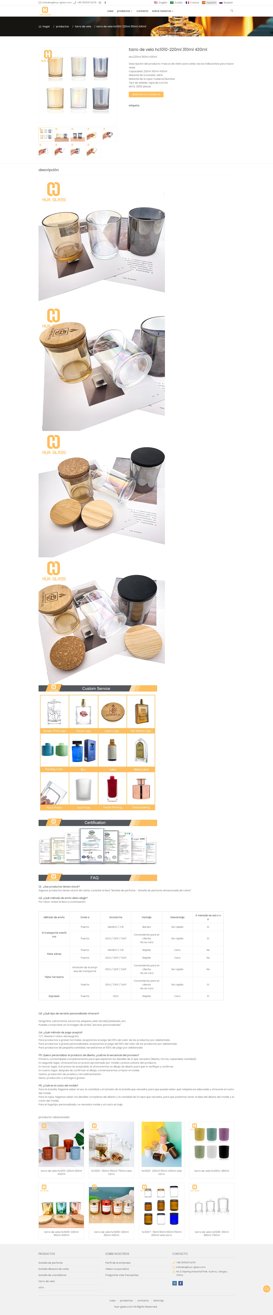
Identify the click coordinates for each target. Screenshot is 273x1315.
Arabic (179, 2)
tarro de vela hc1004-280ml (211, 1171)
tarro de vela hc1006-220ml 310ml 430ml (111, 1233)
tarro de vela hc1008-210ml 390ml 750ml (212, 1233)
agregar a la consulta (146, 94)
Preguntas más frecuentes (122, 1275)
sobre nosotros (161, 11)
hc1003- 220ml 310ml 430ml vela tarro (162, 1172)
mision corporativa (117, 1269)
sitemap (158, 1300)
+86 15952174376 (86, 2)
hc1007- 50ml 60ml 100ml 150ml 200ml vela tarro (161, 1233)
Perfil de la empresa (117, 1263)
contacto (142, 11)
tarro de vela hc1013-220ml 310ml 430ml (61, 1172)
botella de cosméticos (52, 1275)
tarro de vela (83, 26)
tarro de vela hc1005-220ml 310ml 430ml (61, 1233)
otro (41, 1287)
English (163, 2)
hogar (46, 26)
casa (110, 11)
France (194, 2)
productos (123, 11)
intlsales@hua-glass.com (57, 2)
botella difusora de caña (54, 1269)
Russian (228, 2)
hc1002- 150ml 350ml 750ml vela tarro (111, 1172)
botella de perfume (51, 1263)
